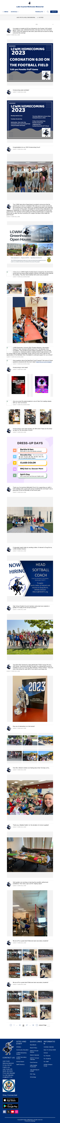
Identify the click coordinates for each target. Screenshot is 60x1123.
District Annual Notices (34, 1051)
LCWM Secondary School (21, 1057)
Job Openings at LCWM (34, 1070)
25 (20, 1025)
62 (33, 1025)
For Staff (46, 1061)
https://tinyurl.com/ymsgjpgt (44, 362)
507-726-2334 (9, 1075)
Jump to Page (42, 1025)
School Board (20, 1061)
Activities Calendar (49, 1047)
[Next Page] (37, 1025)
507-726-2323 (11, 1073)
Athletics (18, 1047)
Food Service (33, 1062)
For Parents (47, 1055)
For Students (47, 1058)
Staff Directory (20, 1064)
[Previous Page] (11, 1025)
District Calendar (34, 1055)
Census (46, 1053)
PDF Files (32, 1074)
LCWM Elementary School (21, 1053)
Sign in (54, 11)
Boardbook (33, 1045)
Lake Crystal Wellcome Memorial (26, 17)
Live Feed (41, 17)
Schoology (33, 1077)
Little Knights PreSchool (33, 1066)
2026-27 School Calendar (34, 1058)
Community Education (22, 1050)
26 (23, 1025)
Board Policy (33, 1047)
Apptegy (33, 1121)
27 (27, 1025)
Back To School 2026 (50, 1050)
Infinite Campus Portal (48, 1065)
